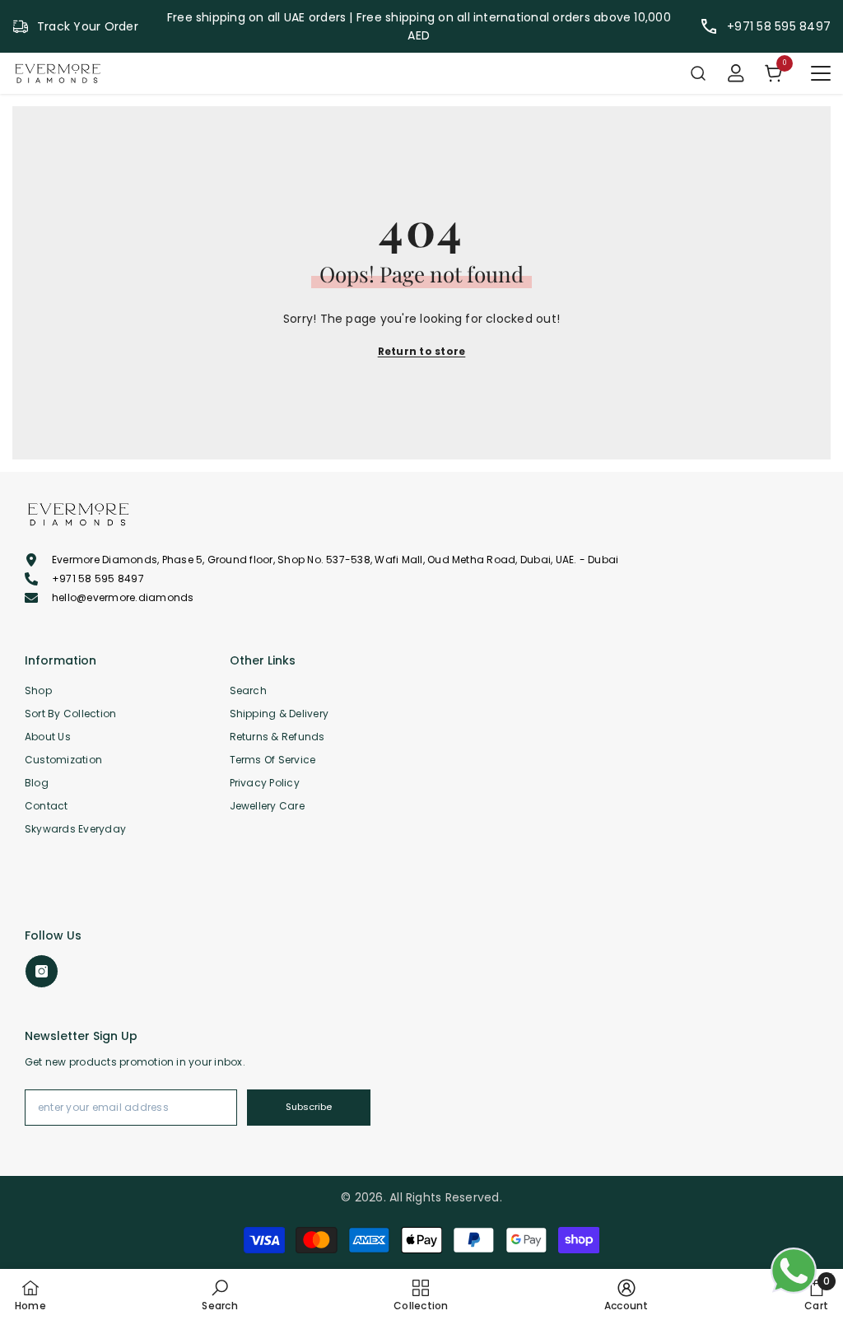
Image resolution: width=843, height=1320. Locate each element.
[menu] (821, 73)
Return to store (422, 351)
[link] (219, 1294)
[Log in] (736, 73)
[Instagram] (41, 971)
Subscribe (309, 1106)
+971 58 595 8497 (779, 26)
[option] (419, 26)
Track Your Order (87, 26)
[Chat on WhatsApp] (794, 1271)
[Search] (698, 73)
